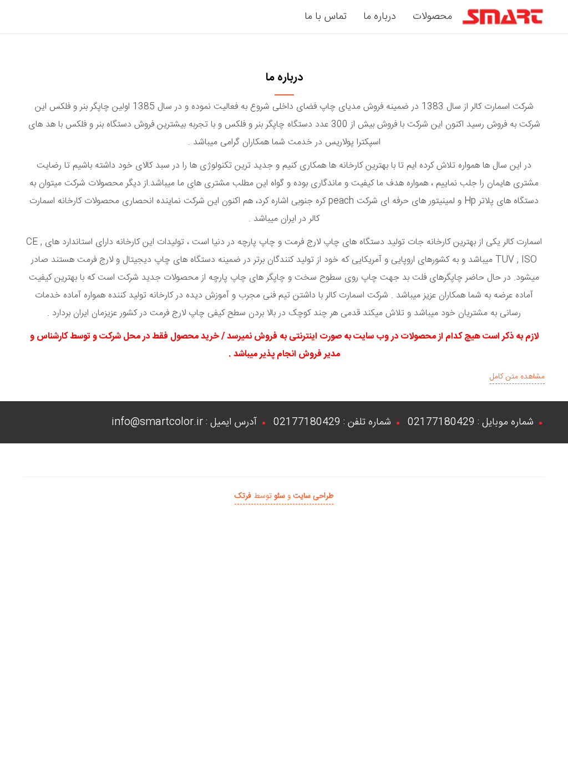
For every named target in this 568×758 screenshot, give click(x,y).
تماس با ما (326, 16)
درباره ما (379, 16)
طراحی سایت (313, 496)
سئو (279, 496)
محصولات (432, 16)
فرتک (243, 496)
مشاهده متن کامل (517, 376)
